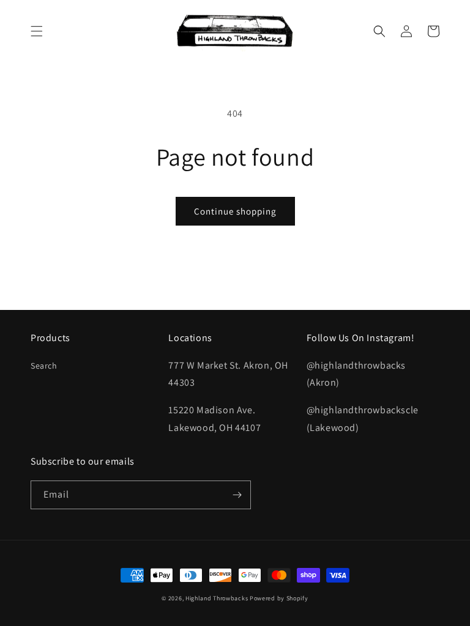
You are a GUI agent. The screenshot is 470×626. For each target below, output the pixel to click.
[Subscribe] (236, 495)
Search (44, 365)
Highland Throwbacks (216, 598)
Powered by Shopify (279, 598)
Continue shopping (235, 211)
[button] (36, 31)
